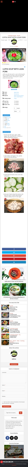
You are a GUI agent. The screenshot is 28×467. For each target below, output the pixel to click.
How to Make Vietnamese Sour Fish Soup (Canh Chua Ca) (10, 324)
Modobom (14, 465)
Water (8, 120)
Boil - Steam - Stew (14, 340)
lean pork (9, 117)
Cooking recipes (12, 35)
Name (3, 385)
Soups (18, 35)
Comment (4, 372)
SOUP (15, 96)
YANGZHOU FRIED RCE (13, 336)
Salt (5, 126)
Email (3, 390)
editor (21, 39)
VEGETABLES (20, 96)
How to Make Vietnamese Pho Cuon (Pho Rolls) (15, 331)
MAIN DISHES (17, 95)
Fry (19, 334)
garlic (8, 123)
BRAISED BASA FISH (14, 343)
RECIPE (21, 95)
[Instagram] (12, 438)
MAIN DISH (16, 92)
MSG (5, 127)
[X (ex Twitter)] (16, 438)
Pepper (8, 124)
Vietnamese (16, 94)
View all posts (14, 364)
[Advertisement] (14, 18)
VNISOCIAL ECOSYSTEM (10, 463)
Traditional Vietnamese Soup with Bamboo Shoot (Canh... (10, 316)
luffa (8, 119)
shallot (6, 122)
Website (3, 396)
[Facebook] (7, 438)
